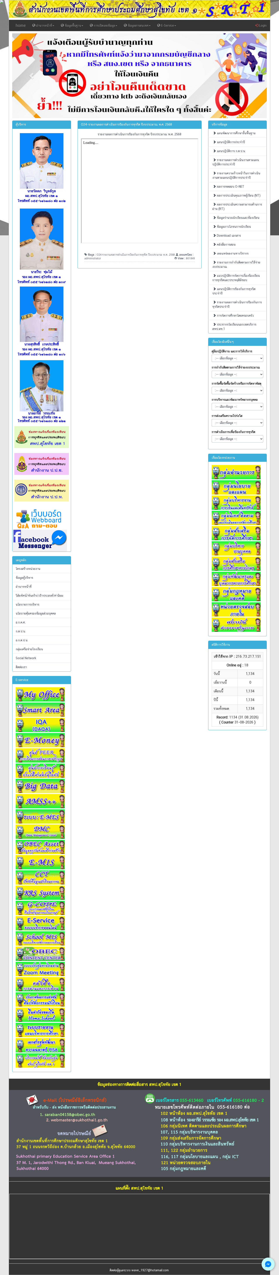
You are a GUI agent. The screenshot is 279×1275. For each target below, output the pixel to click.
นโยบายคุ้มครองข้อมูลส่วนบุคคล (36, 613)
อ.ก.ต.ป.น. (22, 640)
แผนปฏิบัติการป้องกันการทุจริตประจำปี (233, 291)
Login (262, 25)
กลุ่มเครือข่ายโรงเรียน (29, 649)
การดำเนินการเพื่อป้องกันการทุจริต (233, 432)
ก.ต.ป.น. (21, 631)
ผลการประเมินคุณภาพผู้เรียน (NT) (238, 195)
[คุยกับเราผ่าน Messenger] (268, 1264)
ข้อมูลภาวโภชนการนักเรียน (233, 226)
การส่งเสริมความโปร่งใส (227, 416)
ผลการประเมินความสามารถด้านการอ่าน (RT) (237, 207)
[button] (31, 75)
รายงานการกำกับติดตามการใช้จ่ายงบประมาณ (236, 264)
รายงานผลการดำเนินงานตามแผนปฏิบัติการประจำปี (235, 162)
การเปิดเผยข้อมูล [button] (104, 25)
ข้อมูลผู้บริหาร (24, 577)
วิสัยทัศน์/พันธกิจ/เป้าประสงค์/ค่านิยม (39, 595)
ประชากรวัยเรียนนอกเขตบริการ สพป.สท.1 (234, 327)
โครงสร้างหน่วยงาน (28, 568)
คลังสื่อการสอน (226, 244)
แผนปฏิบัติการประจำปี (230, 142)
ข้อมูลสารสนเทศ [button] (137, 25)
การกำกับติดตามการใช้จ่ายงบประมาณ (236, 367)
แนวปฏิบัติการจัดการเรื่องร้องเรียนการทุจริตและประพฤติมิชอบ (236, 278)
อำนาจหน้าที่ (24, 586)
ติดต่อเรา (21, 667)
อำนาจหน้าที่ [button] (43, 25)
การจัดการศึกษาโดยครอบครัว (235, 315)
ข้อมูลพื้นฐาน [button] (72, 25)
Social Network (26, 658)
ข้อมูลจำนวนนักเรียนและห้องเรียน (237, 217)
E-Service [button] (167, 25)
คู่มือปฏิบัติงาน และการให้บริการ (232, 351)
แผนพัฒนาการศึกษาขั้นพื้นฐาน (235, 133)
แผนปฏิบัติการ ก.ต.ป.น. (231, 151)
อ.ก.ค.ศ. (21, 622)
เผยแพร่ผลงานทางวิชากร (232, 253)
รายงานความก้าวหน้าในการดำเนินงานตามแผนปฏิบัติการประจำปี (236, 175)
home (21, 25)
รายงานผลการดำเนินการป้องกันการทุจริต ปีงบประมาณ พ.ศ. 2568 (139, 134)
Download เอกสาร (228, 235)
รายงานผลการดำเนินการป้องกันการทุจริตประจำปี (237, 304)
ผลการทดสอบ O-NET (230, 186)
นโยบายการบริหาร (27, 604)
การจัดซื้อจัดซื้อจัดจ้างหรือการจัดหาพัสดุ (236, 383)
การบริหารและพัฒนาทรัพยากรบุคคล (235, 399)
